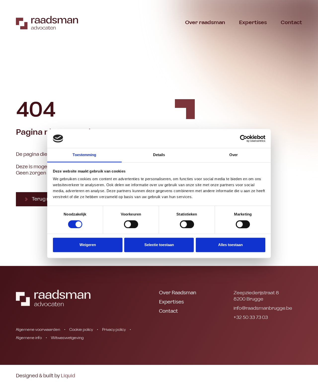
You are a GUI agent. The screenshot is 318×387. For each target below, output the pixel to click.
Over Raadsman (177, 292)
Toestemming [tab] (84, 155)
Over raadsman (205, 22)
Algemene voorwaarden (38, 329)
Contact (291, 22)
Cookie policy (81, 329)
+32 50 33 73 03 (251, 317)
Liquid (68, 375)
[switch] (131, 224)
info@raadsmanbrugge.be (263, 308)
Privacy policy (114, 329)
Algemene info (29, 338)
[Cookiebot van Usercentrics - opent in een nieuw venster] (243, 138)
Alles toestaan (230, 245)
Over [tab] (233, 155)
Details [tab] (159, 155)
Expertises (253, 22)
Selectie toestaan (159, 245)
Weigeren (88, 245)
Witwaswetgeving (67, 338)
